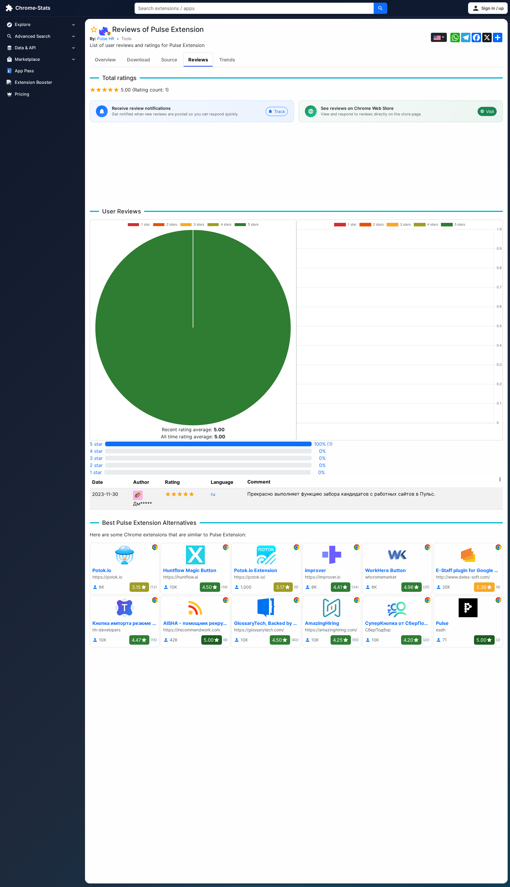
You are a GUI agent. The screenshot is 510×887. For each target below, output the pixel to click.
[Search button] (380, 8)
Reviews (198, 60)
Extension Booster (33, 82)
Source (169, 60)
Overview (105, 60)
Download (138, 60)
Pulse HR (105, 38)
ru (213, 494)
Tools (126, 38)
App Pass (24, 70)
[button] (488, 8)
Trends (227, 60)
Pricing (22, 94)
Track (279, 111)
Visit (490, 111)
